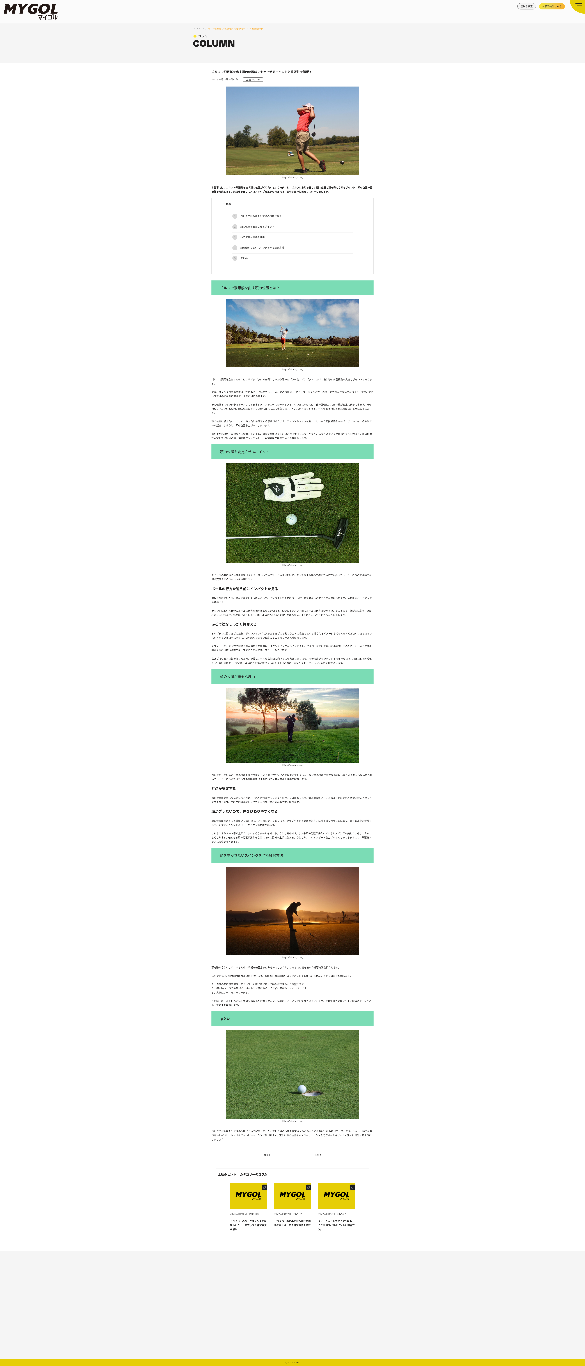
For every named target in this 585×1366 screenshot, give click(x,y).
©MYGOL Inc (292, 1362)
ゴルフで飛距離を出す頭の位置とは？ (261, 216)
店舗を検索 (527, 6)
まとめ (244, 258)
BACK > (319, 1155)
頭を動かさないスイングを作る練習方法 (262, 247)
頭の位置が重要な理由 (252, 237)
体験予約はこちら (552, 6)
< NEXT (266, 1155)
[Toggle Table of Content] (223, 204)
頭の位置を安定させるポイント (257, 226)
